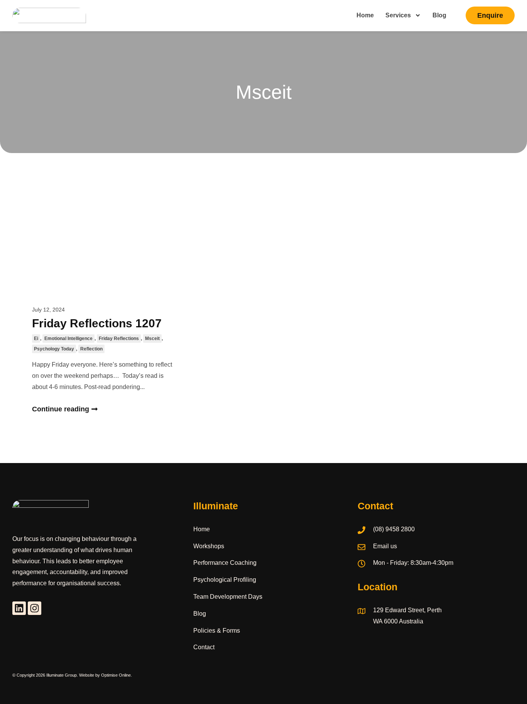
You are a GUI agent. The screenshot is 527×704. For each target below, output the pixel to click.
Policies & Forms (216, 630)
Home (365, 15)
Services (398, 15)
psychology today (54, 349)
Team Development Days (227, 596)
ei (36, 338)
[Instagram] (34, 608)
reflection (91, 349)
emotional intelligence (68, 338)
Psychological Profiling (224, 579)
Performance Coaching (225, 562)
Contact (204, 647)
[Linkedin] (19, 608)
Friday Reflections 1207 (97, 323)
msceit (152, 338)
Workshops (208, 546)
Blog (439, 15)
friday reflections (119, 338)
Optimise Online (116, 675)
